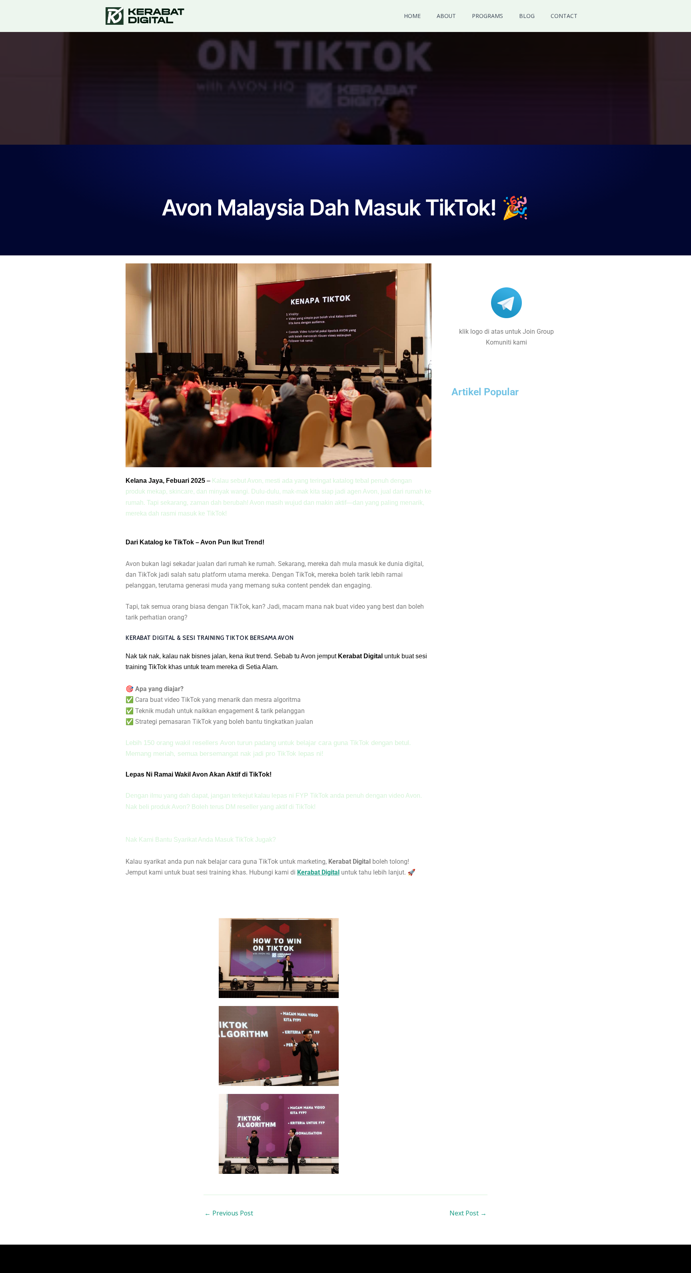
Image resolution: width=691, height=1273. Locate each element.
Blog (527, 16)
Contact (564, 16)
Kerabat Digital (318, 872)
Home (412, 16)
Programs (487, 16)
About (446, 16)
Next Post (468, 1213)
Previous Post (228, 1213)
